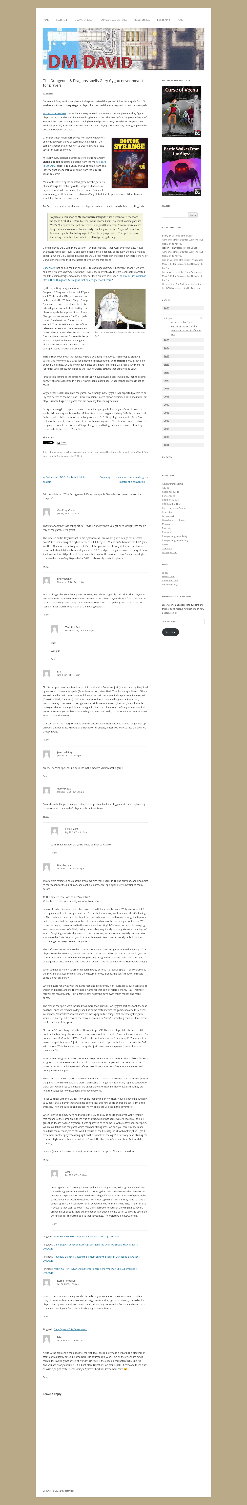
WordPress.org (169, 584)
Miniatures (167, 524)
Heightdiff (167, 284)
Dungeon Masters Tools (114, 19)
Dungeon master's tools (174, 507)
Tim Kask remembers (54, 113)
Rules (165, 544)
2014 (166, 428)
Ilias (164, 259)
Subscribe (170, 632)
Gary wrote (49, 267)
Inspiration (167, 511)
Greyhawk (124, 451)
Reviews (166, 532)
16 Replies (48, 93)
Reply (46, 566)
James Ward (137, 451)
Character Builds (84, 19)
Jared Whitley (64, 752)
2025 (166, 340)
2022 (166, 364)
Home (46, 19)
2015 (166, 420)
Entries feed (168, 576)
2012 (166, 445)
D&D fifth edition (170, 499)
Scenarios (167, 548)
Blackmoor (112, 451)
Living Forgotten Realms (174, 520)
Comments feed (170, 580)
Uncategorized (169, 552)
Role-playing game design (175, 536)
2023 (166, 356)
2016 (166, 412)
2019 (166, 388)
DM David (167, 457)
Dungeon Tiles (142, 19)
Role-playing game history (81, 451)
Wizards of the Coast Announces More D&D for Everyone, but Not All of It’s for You (182, 239)
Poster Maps (163, 19)
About (181, 19)
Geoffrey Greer (66, 510)
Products (166, 528)
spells (53, 456)
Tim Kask (61, 456)
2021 (166, 372)
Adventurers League (172, 483)
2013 (166, 437)
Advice (165, 487)
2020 (166, 380)
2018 (166, 396)
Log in (165, 572)
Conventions (168, 495)
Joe (163, 271)
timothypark (64, 865)
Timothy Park (73, 627)
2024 (166, 348)
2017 (166, 404)
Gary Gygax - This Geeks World (70, 1329)
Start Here (61, 19)
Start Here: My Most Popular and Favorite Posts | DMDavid (86, 1236)
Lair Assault (168, 516)
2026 (166, 308)
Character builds (170, 491)
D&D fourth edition (171, 503)
